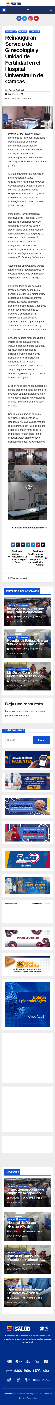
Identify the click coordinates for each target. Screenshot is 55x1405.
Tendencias (34, 32)
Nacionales (11, 32)
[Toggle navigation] (28, 10)
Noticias (22, 32)
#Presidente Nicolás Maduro (18, 98)
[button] (51, 10)
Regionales (23, 605)
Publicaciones (14, 730)
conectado (34, 711)
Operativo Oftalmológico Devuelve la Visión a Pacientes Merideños (26, 1293)
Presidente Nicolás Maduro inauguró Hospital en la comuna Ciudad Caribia (35, 558)
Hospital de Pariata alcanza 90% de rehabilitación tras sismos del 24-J (27, 644)
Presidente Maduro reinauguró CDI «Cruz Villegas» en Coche (19, 556)
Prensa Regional (16, 90)
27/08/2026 (15, 1198)
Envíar (41, 740)
